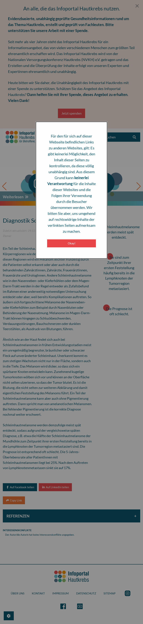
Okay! (71, 243)
